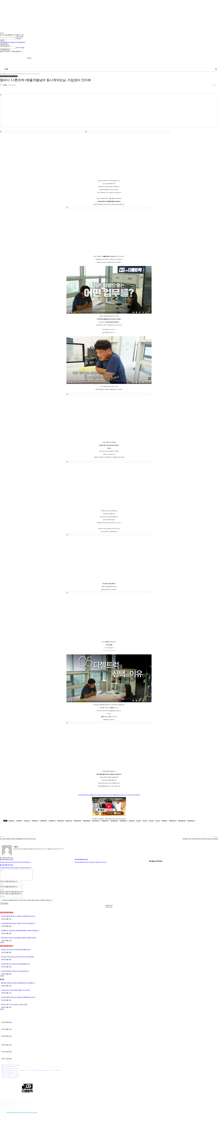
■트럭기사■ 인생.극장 (12, 76)
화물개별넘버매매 (182, 820)
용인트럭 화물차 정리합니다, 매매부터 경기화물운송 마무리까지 (90, 862)
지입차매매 (151, 820)
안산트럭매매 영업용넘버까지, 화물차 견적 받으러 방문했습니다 (15, 867)
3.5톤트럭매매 (19, 820)
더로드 (2, 942)
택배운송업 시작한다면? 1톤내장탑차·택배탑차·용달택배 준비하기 (18, 937)
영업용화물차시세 (123, 820)
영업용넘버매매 (60, 820)
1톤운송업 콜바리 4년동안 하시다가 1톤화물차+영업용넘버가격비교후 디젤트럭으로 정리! (25, 1049)
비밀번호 (18, 38)
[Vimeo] (215, 54)
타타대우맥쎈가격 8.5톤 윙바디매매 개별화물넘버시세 (15, 963)
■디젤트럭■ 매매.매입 (81, 859)
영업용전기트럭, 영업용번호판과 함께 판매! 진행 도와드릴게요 (200, 839)
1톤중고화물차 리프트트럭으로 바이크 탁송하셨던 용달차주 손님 (18, 1055)
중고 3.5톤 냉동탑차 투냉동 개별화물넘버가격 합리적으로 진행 (18, 839)
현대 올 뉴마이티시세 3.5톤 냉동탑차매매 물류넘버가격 (16, 949)
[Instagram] (210, 54)
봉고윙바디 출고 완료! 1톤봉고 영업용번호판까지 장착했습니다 (15, 862)
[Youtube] (217, 54)
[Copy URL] (16, 89)
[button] (216, 69)
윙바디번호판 (131, 820)
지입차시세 (157, 820)
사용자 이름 (19, 36)
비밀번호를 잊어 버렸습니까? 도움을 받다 (12, 42)
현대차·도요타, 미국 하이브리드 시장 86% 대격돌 (14, 1004)
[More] (22, 89)
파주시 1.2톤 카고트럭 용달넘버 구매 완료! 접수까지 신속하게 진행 (19, 1019)
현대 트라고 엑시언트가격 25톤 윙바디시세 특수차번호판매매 (17, 956)
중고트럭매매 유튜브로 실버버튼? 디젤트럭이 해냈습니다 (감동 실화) (19, 1042)
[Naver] (10, 1120)
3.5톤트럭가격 (11, 820)
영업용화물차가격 (105, 820)
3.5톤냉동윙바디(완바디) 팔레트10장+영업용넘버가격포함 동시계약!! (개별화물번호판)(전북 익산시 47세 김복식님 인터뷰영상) (109, 795)
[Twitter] (212, 54)
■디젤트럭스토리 (6, 73)
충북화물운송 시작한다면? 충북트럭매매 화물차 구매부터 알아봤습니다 (20, 930)
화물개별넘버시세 (191, 820)
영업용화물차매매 (114, 820)
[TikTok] (15, 1120)
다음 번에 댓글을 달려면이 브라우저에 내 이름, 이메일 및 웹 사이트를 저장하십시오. (27, 900)
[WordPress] (23, 1120)
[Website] (19, 1120)
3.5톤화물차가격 (34, 820)
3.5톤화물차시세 (52, 820)
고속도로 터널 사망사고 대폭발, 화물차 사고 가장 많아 (15, 990)
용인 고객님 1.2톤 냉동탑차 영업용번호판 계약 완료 (15, 1026)
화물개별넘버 (164, 820)
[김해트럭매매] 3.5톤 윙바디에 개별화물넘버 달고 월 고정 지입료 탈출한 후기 (22, 1033)
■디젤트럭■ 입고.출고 (6, 859)
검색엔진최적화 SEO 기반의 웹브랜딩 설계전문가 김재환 (22, 1112)
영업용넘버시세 (68, 820)
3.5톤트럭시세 (27, 820)
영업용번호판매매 (86, 820)
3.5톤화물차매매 (43, 820)
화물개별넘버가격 (173, 820)
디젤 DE (5, 85)
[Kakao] (6, 1120)
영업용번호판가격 (77, 820)
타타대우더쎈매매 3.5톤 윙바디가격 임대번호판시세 (15, 971)
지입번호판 (138, 820)
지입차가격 (145, 820)
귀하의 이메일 (20, 47)
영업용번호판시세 (96, 820)
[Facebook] (208, 54)
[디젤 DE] (1, 85)
